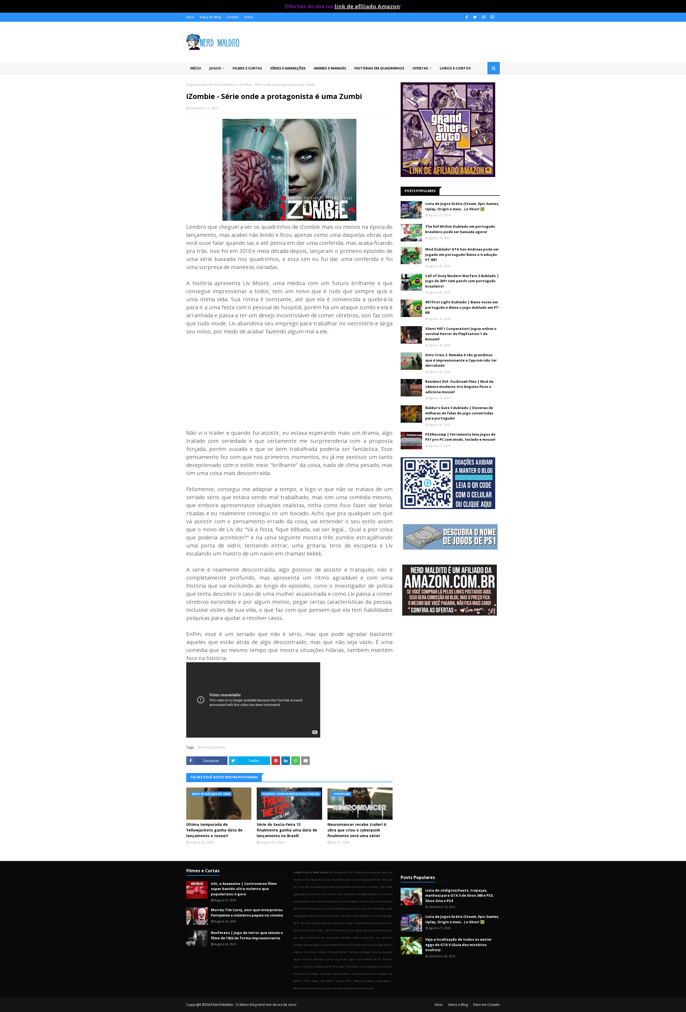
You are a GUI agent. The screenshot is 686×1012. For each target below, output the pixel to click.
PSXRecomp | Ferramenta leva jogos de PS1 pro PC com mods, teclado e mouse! (460, 437)
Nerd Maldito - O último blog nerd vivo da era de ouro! (254, 1004)
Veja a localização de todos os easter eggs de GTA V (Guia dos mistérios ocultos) (458, 944)
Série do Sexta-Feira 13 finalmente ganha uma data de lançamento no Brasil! (287, 830)
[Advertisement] (289, 381)
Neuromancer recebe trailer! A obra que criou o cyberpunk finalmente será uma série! (356, 830)
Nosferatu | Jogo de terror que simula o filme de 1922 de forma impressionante (247, 935)
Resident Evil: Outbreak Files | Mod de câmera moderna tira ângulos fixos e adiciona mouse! (459, 386)
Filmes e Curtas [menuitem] (247, 68)
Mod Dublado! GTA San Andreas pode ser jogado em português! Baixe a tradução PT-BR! (462, 254)
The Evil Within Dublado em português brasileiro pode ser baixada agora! (460, 229)
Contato (232, 17)
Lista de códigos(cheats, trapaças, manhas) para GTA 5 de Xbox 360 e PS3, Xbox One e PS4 (459, 895)
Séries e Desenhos (222, 84)
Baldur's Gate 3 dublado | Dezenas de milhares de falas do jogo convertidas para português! (459, 413)
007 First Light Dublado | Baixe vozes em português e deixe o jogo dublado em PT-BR (462, 307)
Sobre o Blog (458, 1004)
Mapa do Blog (210, 17)
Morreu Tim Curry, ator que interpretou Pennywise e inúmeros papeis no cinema (247, 912)
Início (190, 17)
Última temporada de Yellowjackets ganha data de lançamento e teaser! (214, 830)
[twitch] (491, 17)
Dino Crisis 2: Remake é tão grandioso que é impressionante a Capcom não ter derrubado (461, 360)
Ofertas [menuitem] (420, 68)
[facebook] (466, 17)
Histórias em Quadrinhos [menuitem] (379, 68)
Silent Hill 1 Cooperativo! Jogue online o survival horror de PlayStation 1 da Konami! (461, 333)
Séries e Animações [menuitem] (288, 68)
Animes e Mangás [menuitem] (330, 68)
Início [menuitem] (195, 68)
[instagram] (484, 17)
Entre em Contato (486, 1004)
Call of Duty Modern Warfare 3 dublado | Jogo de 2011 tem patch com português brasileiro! (462, 281)
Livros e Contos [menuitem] (455, 68)
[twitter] (475, 17)
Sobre (248, 17)
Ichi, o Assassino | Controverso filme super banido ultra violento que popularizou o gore (244, 888)
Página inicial (196, 84)
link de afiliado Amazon (367, 6)
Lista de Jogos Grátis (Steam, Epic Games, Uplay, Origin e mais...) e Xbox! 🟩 (462, 206)
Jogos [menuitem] (215, 68)
